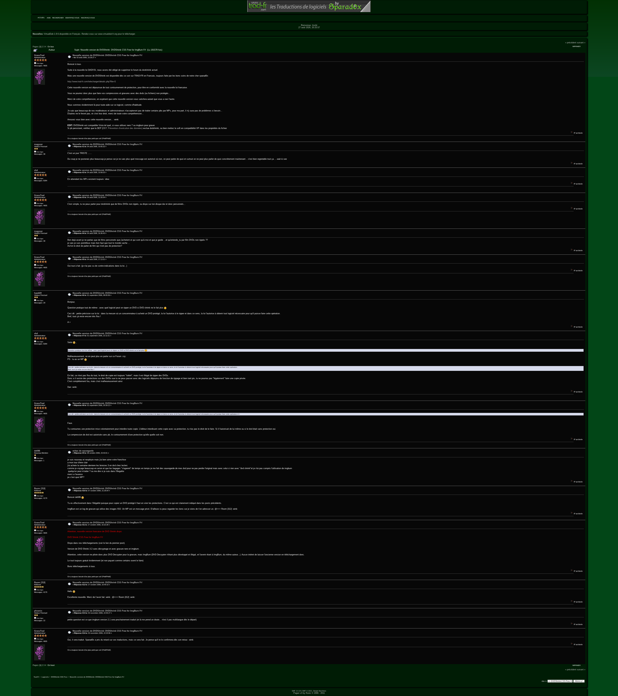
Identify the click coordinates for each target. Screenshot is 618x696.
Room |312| (39, 488)
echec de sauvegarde (83, 451)
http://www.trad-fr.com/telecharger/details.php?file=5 (91, 81)
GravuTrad (39, 55)
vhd (36, 170)
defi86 (37, 451)
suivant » (581, 42)
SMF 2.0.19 (296, 691)
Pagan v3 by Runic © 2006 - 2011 (309, 693)
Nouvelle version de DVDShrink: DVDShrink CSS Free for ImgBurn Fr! (107, 55)
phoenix (38, 611)
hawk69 (38, 293)
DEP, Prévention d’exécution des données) (122, 128)
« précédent (570, 42)
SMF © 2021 (307, 691)
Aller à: (544, 681)
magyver (38, 144)
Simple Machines (319, 691)
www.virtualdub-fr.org (107, 34)
